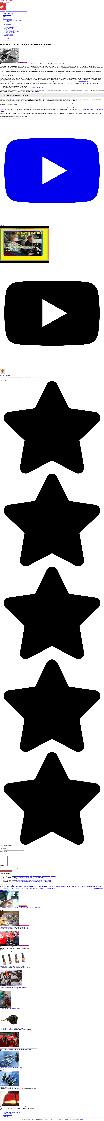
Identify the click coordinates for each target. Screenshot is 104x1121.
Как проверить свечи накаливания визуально (12, 966)
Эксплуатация (9, 34)
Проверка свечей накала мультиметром (10, 1008)
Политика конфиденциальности (11, 1112)
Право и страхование (8, 1113)
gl (15, 886)
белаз (51, 886)
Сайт (1, 854)
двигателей (78, 886)
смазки (77, 888)
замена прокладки (83, 81)
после (69, 888)
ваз (57, 886)
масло (48, 888)
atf (6, 886)
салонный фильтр (89, 109)
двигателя (91, 886)
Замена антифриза (11, 30)
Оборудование (7, 24)
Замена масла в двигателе (12, 31)
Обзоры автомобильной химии (14, 20)
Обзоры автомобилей (8, 35)
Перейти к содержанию (6, 0)
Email (2, 851)
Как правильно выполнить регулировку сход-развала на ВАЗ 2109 (35, 880)
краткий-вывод (22, 888)
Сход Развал (6, 1116)
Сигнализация (10, 27)
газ (75, 886)
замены (10, 888)
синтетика (73, 888)
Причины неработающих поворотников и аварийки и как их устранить (18, 1107)
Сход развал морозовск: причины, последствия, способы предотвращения (32, 881)
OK (81, 1119)
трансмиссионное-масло (85, 888)
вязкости (64, 886)
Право (7, 38)
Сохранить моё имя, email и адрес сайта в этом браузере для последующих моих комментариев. (26, 868)
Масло (7, 21)
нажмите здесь (30, 118)
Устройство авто (7, 23)
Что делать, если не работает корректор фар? (11, 1028)
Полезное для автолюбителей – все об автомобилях (13, 11)
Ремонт (31, 886)
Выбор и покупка (7, 19)
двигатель (84, 886)
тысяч (92, 888)
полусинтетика (65, 888)
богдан (54, 886)
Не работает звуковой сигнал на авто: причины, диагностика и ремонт (18, 1048)
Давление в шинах (8, 13)
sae (23, 886)
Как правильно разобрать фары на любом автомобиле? (14, 927)
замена (6, 888)
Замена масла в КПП (11, 32)
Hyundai (18, 886)
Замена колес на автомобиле (7, 946)
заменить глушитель (38, 87)
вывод (59, 886)
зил (13, 888)
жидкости (98, 886)
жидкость (2, 888)
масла (43, 888)
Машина (26, 886)
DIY (12, 886)
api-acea (3, 886)
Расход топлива (7, 15)
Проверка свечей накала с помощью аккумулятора (13, 987)
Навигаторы (9, 25)
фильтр (5, 890)
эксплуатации (11, 890)
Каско (4, 16)
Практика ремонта (8, 28)
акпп (48, 886)
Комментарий (3, 865)
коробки (16, 888)
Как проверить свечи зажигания (8, 1087)
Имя (1, 848)
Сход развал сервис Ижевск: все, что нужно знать (30, 877)
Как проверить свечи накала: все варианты (11, 1067)
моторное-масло (59, 888)
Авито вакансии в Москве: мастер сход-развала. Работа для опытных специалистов (34, 876)
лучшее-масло (31, 889)
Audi (8, 886)
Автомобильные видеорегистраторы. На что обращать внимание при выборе (20, 907)
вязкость (70, 886)
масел (39, 888)
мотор (54, 889)
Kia (21, 886)
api (1, 886)
